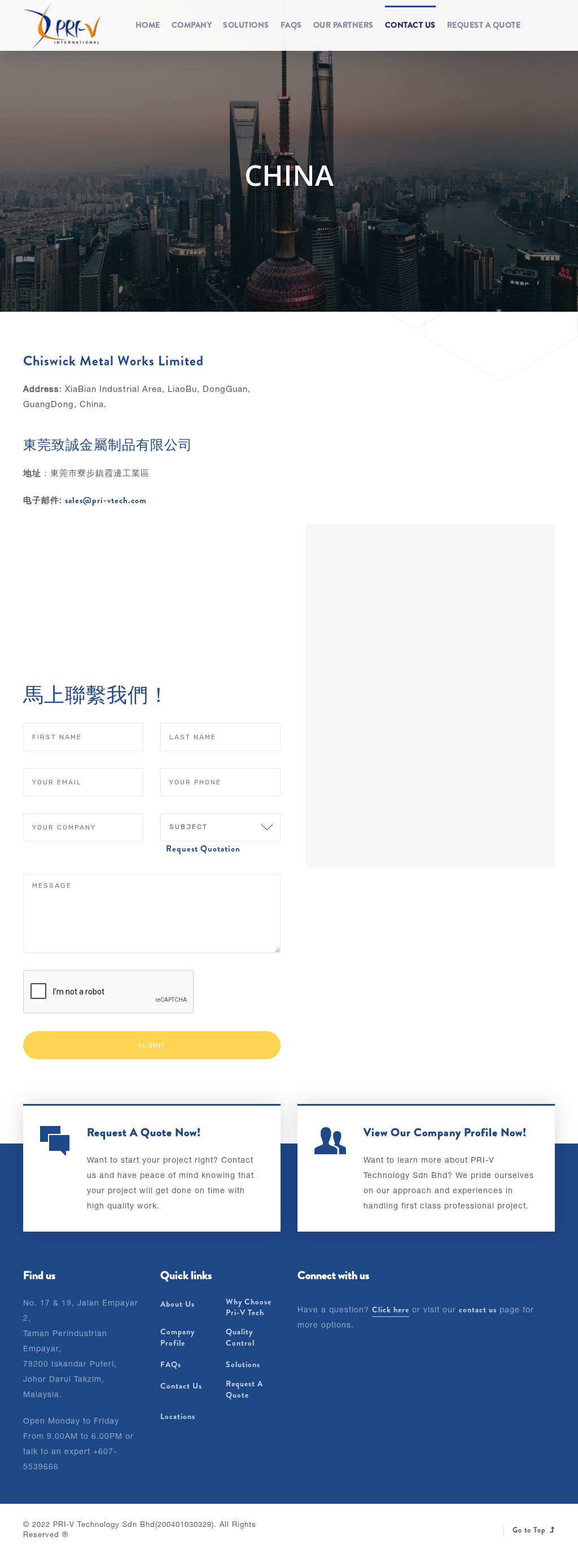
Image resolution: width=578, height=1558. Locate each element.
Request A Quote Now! (144, 1132)
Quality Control (240, 1337)
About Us (177, 1304)
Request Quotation (203, 849)
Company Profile (177, 1337)
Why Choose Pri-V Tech (249, 1308)
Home (147, 24)
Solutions (246, 24)
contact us (478, 1309)
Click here (390, 1309)
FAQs (291, 24)
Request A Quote (484, 24)
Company (192, 24)
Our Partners (343, 24)
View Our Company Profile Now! (445, 1132)
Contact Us (410, 24)
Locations (177, 1416)
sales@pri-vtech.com (106, 500)
